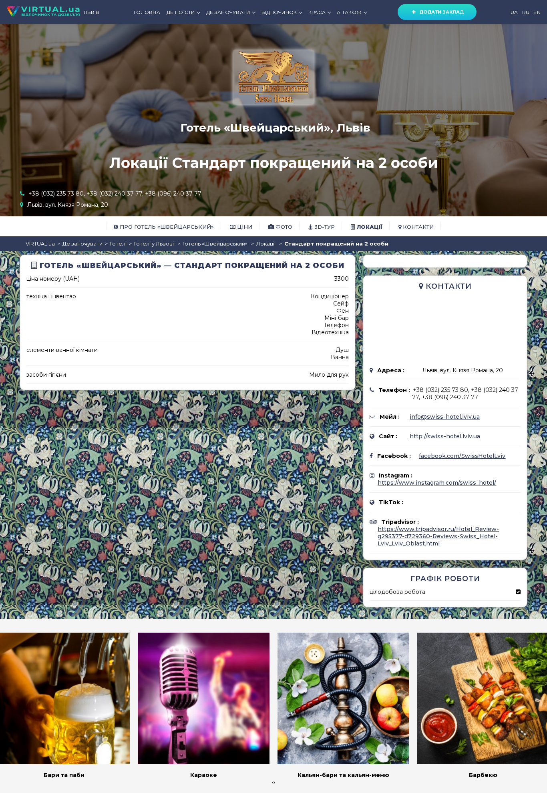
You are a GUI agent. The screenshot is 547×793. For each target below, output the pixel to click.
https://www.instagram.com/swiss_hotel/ (437, 482)
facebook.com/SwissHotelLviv (462, 455)
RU (526, 12)
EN (537, 12)
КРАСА (317, 12)
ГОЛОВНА (147, 12)
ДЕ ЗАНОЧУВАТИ (228, 12)
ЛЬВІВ (92, 12)
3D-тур (324, 227)
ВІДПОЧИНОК (279, 12)
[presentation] (273, 782)
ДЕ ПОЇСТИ (181, 12)
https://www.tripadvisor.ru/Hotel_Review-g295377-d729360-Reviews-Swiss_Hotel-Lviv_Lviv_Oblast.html (438, 536)
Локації (368, 227)
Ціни (243, 227)
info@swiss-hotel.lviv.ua (445, 416)
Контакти (417, 227)
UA (514, 12)
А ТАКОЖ (349, 12)
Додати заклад (440, 12)
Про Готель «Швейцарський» (166, 227)
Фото (283, 227)
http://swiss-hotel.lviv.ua (445, 436)
